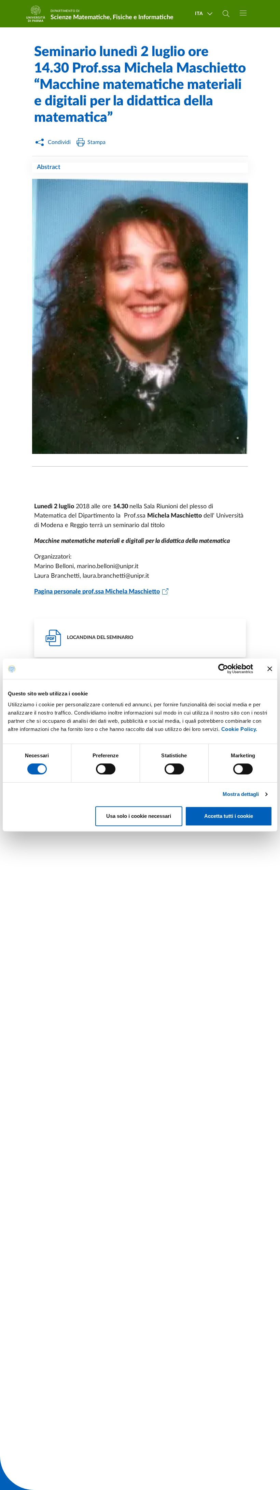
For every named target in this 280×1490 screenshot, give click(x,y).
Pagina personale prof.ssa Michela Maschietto (97, 592)
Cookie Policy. (239, 729)
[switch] (105, 768)
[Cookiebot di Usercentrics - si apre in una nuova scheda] (223, 669)
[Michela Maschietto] (140, 316)
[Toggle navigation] (243, 13)
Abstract (48, 167)
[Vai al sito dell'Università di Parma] (38, 13)
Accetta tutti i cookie (228, 816)
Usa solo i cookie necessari (138, 816)
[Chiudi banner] (269, 668)
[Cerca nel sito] (226, 13)
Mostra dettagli (241, 794)
